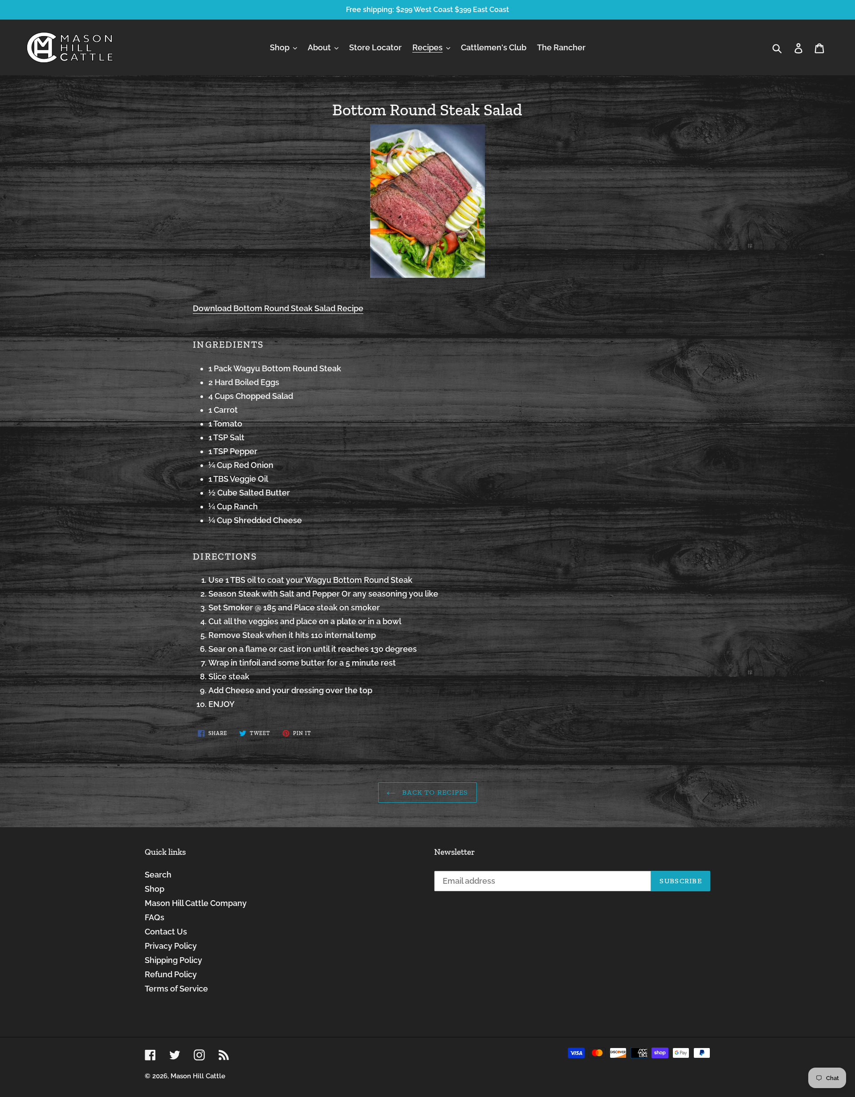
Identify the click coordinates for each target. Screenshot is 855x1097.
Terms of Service (176, 988)
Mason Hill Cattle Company (196, 903)
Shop (154, 889)
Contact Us (166, 931)
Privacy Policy (171, 946)
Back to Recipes (434, 792)
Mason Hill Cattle (198, 1076)
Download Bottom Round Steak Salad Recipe (278, 308)
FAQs (154, 917)
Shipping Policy (173, 960)
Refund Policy (171, 974)
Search (158, 874)
